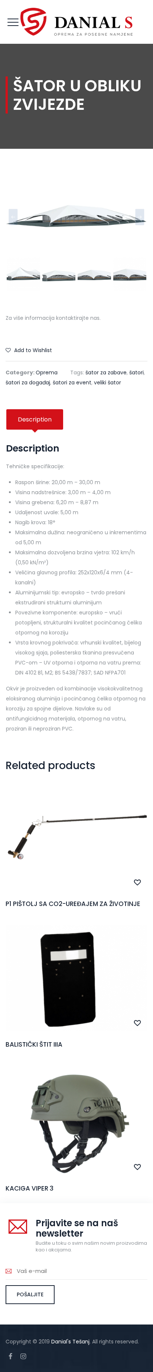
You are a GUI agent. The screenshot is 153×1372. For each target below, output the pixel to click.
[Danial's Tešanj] (76, 22)
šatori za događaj (28, 382)
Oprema (47, 372)
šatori (136, 372)
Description (35, 419)
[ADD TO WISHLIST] (137, 882)
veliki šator (107, 382)
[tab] (34, 419)
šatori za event (72, 382)
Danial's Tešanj (70, 1341)
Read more (76, 853)
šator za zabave (106, 372)
